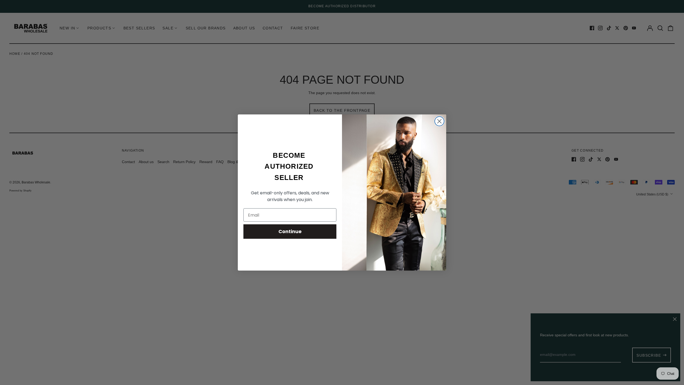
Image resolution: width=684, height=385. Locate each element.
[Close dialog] (439, 121)
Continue (290, 231)
